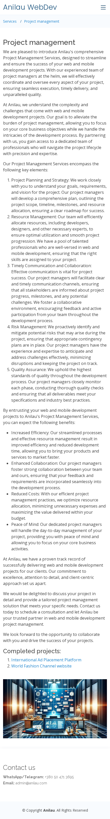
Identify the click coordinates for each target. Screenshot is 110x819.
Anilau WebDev (30, 7)
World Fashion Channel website (41, 666)
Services (10, 21)
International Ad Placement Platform (46, 660)
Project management (41, 21)
